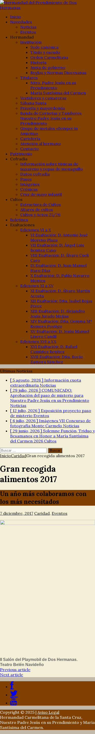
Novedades (21, 21)
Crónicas (29, 189)
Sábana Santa (33, 103)
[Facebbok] (12, 686)
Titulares (29, 77)
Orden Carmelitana (49, 57)
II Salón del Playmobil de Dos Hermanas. (39, 659)
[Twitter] (14, 694)
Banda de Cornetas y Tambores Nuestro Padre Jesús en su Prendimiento (51, 118)
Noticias (28, 26)
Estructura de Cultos (40, 204)
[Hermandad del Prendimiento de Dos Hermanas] (47, 5)
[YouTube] (13, 702)
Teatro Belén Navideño (22, 664)
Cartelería (30, 138)
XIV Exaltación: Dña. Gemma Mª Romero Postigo (61, 324)
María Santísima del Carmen (58, 92)
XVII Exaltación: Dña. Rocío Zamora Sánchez (56, 359)
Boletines (19, 219)
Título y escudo (45, 52)
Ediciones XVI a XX (38, 341)
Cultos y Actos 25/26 (40, 214)
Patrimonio (21, 153)
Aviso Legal (48, 712)
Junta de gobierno (47, 67)
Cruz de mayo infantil (41, 194)
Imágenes (30, 184)
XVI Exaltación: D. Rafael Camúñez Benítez (53, 349)
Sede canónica (44, 47)
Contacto (29, 148)
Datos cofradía (35, 174)
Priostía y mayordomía (42, 108)
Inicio (15, 16)
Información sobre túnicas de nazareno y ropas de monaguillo (51, 166)
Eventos (28, 32)
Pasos (26, 179)
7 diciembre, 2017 (16, 513)
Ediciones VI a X (35, 229)
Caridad (42, 513)
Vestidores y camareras (43, 97)
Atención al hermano (40, 143)
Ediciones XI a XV (36, 285)
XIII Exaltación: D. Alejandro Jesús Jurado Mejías (57, 314)
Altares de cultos (36, 209)
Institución (31, 42)
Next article (11, 674)
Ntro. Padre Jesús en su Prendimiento (53, 85)
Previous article (15, 669)
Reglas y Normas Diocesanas (58, 72)
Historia (38, 62)
